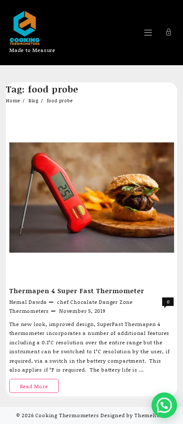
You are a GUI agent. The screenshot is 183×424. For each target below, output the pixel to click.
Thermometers (29, 310)
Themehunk (150, 415)
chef (63, 302)
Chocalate (83, 302)
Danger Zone (116, 302)
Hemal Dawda (28, 302)
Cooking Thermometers (67, 415)
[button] (164, 405)
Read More (38, 387)
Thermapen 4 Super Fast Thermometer (76, 290)
